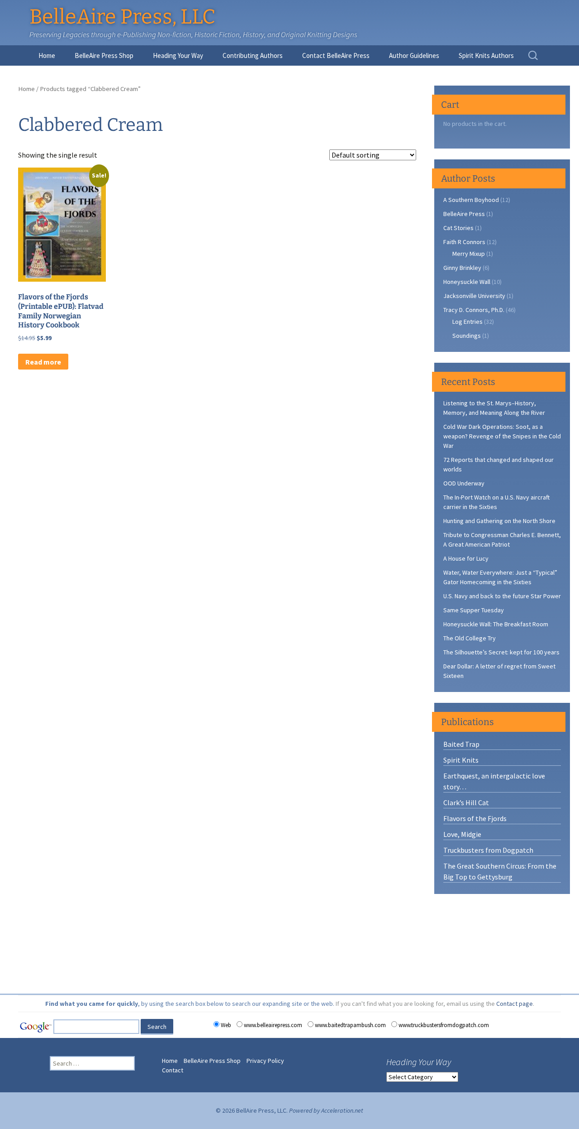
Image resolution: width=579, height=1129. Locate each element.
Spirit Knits (461, 759)
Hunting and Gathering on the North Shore (499, 521)
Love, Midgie (462, 834)
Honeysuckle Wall (466, 282)
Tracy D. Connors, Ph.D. (473, 310)
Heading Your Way (178, 55)
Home (46, 55)
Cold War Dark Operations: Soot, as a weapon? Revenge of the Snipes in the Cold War (502, 436)
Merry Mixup (468, 254)
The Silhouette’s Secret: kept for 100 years (501, 652)
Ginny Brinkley (462, 268)
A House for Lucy (466, 558)
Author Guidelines (414, 55)
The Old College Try (469, 638)
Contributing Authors (253, 55)
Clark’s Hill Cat (466, 802)
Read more (43, 361)
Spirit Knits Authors (486, 55)
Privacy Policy (265, 1061)
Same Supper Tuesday (473, 610)
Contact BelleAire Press (336, 55)
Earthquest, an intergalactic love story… (494, 781)
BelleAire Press (464, 214)
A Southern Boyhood (471, 200)
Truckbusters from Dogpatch (488, 850)
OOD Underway (463, 483)
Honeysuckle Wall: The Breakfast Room (495, 624)
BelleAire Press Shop (104, 55)
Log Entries (467, 321)
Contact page (514, 1003)
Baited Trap (461, 744)
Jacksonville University (474, 296)
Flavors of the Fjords (475, 818)
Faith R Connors (464, 242)
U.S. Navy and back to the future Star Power (502, 596)
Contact (172, 1070)
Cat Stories (458, 228)
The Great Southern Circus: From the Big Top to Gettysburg (499, 871)
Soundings (466, 335)
